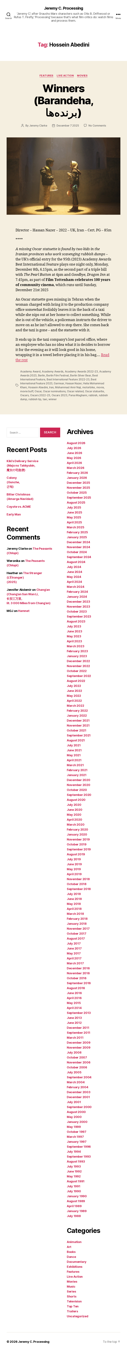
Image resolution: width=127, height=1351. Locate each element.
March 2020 (75, 824)
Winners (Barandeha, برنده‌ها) (64, 100)
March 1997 (75, 1136)
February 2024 (77, 591)
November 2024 (78, 547)
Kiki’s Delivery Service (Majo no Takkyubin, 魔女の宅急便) (22, 465)
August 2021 (76, 740)
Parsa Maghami (78, 395)
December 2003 (78, 1092)
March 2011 (75, 1037)
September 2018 (79, 889)
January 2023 (77, 656)
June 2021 (74, 750)
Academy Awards (52, 371)
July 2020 (74, 804)
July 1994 (74, 1151)
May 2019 (74, 869)
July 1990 (74, 1191)
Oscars (24, 395)
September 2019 (79, 849)
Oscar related (75, 391)
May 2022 (74, 695)
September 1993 (79, 1156)
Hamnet (23, 611)
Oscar (38, 391)
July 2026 (74, 448)
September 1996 (79, 1146)
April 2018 (74, 909)
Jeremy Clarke (38, 125)
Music (71, 1286)
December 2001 (78, 1097)
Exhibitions (74, 1266)
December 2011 (78, 1027)
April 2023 (74, 641)
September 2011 (78, 1032)
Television (74, 1301)
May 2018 (74, 904)
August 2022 (76, 681)
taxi (45, 399)
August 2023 (76, 621)
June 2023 (74, 631)
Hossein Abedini (38, 387)
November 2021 (78, 725)
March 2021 (75, 765)
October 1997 (76, 1131)
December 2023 (78, 601)
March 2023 (75, 646)
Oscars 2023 (59, 395)
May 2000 (74, 1117)
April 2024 (74, 582)
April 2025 (74, 522)
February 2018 (77, 918)
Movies (82, 75)
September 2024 (79, 557)
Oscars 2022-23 (40, 395)
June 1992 (74, 1171)
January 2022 (77, 715)
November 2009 (78, 1047)
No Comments (97, 125)
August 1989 (76, 1201)
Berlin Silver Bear (80, 375)
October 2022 (77, 671)
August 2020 (76, 800)
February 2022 (77, 710)
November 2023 (78, 606)
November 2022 (78, 666)
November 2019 (78, 839)
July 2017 (74, 943)
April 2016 (74, 998)
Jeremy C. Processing (63, 8)
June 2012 (74, 1022)
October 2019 (76, 844)
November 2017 (78, 928)
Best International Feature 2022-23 (68, 379)
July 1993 (74, 1166)
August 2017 (76, 938)
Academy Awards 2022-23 (81, 371)
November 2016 (78, 973)
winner (52, 399)
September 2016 (79, 983)
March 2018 (75, 913)
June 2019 (74, 864)
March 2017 (75, 963)
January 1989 (77, 1211)
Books (71, 1252)
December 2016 (78, 968)
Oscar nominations (54, 391)
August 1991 (76, 1181)
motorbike (88, 387)
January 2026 (77, 477)
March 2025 (75, 527)
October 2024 (77, 552)
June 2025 (74, 512)
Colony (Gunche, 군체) (13, 482)
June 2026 (74, 453)
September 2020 (79, 795)
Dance (71, 1257)
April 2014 (74, 1008)
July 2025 (74, 507)
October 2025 (77, 492)
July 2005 (74, 1072)
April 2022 (74, 700)
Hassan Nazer (73, 383)
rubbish (92, 395)
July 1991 (73, 1186)
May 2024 (74, 577)
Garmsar (59, 383)
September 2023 (79, 616)
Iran (51, 387)
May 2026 (74, 458)
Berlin (41, 375)
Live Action (65, 75)
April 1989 (74, 1206)
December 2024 (78, 542)
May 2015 (74, 1003)
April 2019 (74, 874)
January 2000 (77, 1122)
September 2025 (79, 497)
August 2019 (76, 854)
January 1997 (76, 1141)
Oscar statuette (94, 391)
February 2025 (77, 532)
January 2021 (76, 775)
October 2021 (76, 730)
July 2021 (74, 745)
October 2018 (76, 884)
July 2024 (74, 567)
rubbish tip (34, 399)
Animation (74, 1242)
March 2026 (75, 468)
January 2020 (77, 834)
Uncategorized (77, 1316)
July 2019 (74, 859)
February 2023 (77, 651)
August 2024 (76, 562)
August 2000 (76, 1112)
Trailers (72, 1311)
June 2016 (74, 993)
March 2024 (75, 586)
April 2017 (74, 958)
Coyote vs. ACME (19, 506)
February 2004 (77, 1087)
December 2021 (78, 720)
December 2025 (78, 482)
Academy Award (30, 371)
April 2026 (74, 463)
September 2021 (79, 735)
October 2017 (76, 933)
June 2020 (74, 809)
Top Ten (73, 1306)
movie (100, 387)
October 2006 (77, 1067)
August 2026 (76, 443)
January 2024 (77, 596)
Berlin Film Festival (57, 375)
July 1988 (74, 1216)
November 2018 (78, 879)
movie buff (26, 391)
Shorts (71, 1296)
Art (69, 1247)
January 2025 (77, 537)
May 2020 (74, 814)
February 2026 (77, 473)
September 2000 (79, 1107)
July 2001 (74, 1102)
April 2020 (74, 819)
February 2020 (77, 829)
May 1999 (74, 1127)
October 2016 (76, 978)
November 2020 (78, 785)
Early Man (14, 514)
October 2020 (77, 790)
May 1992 (74, 1176)
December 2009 (78, 1042)
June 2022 (74, 691)
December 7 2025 (68, 125)
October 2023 (77, 611)
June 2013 (74, 1018)
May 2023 (74, 636)
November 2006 (78, 1062)
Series (71, 1291)
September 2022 (79, 676)
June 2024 (74, 572)
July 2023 (74, 626)
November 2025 (78, 487)
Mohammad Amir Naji (68, 387)
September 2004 (79, 1077)
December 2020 (78, 780)
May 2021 (74, 755)
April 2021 (74, 760)
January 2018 (77, 923)
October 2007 (77, 1057)
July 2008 (74, 1052)
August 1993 (76, 1161)
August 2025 (76, 502)
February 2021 (77, 770)
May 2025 (74, 517)
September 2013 (79, 1013)
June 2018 (74, 899)
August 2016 (76, 988)
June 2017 (74, 948)
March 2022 (75, 705)
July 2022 (74, 686)
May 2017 (74, 953)
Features (46, 75)
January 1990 (77, 1196)
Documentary (76, 1261)
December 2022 (78, 661)
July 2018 (74, 894)
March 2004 (76, 1082)
